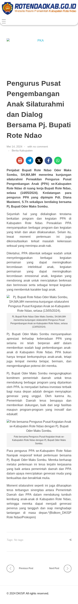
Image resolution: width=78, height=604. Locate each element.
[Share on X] (39, 160)
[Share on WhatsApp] (58, 160)
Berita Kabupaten (22, 150)
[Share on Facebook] (48, 160)
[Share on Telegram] (29, 160)
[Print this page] (20, 160)
